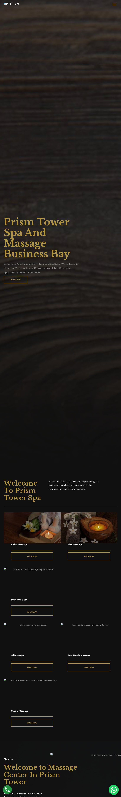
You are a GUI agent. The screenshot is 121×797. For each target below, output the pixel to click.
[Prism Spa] (12, 4)
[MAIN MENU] (114, 4)
